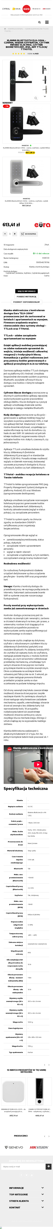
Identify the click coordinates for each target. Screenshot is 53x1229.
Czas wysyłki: (8, 254)
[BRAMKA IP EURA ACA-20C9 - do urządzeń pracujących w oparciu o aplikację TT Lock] (13, 1091)
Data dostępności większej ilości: (16, 249)
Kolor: (6, 276)
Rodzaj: (6, 267)
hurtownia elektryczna (27, 1221)
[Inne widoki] (44, 63)
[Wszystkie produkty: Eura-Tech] (42, 224)
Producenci (21, 1136)
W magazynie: (9, 245)
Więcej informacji (26, 291)
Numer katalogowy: (11, 258)
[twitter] (26, 1175)
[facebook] (21, 1175)
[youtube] (32, 1175)
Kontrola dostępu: (10, 271)
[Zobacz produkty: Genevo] (13, 1147)
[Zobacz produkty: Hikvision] (39, 1147)
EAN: (5, 262)
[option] (13, 1098)
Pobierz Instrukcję (26, 297)
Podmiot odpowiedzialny (26, 302)
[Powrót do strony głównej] (5, 29)
